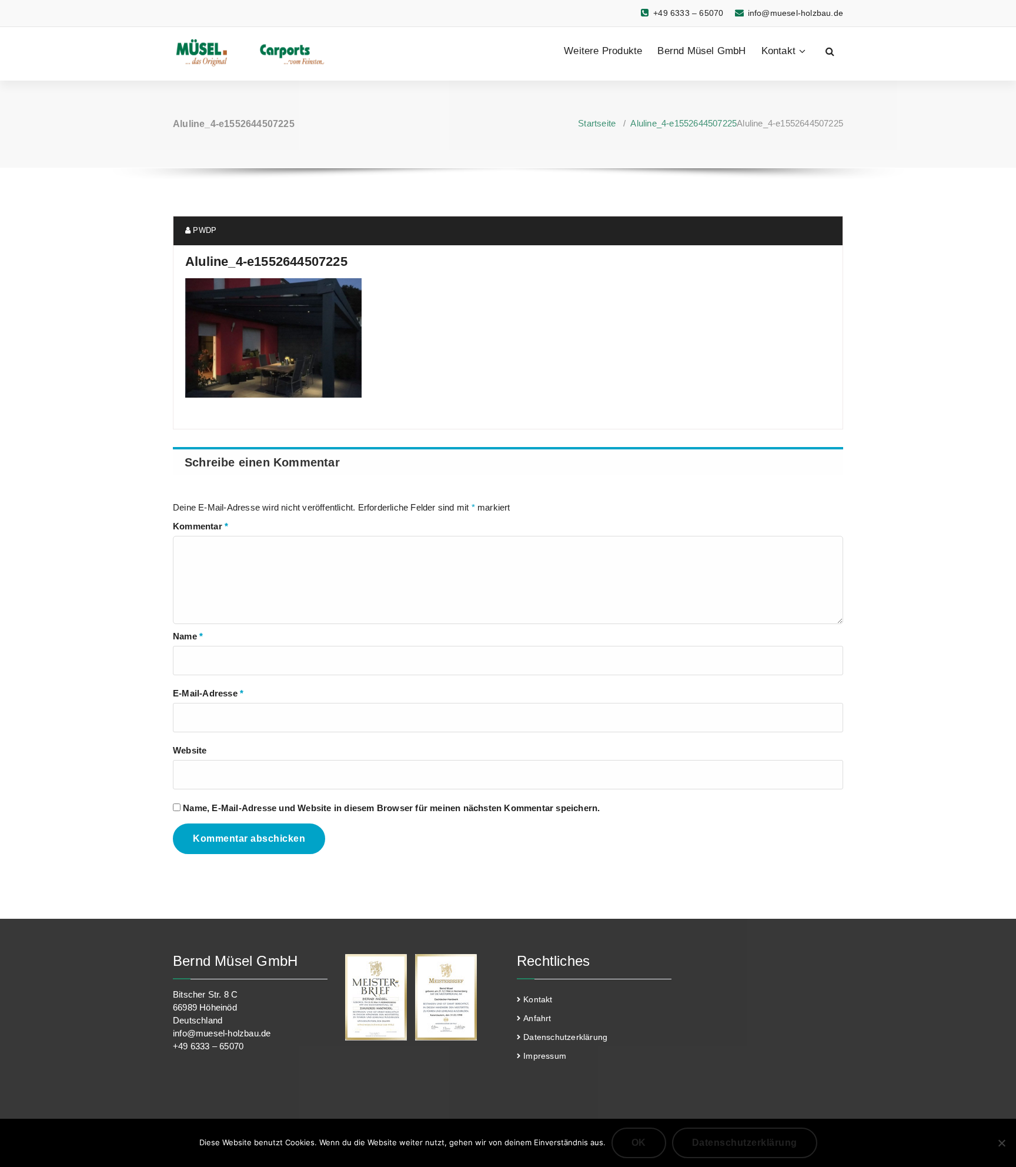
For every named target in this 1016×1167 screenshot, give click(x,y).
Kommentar (200, 526)
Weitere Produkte (603, 50)
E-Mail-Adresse (208, 693)
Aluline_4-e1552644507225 (683, 123)
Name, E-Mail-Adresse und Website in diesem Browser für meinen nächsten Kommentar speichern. (391, 808)
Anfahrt (537, 1018)
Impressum (544, 1056)
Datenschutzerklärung (565, 1037)
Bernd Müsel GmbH (701, 50)
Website (189, 750)
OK (638, 1143)
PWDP (203, 230)
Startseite (597, 123)
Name (188, 636)
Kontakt (778, 50)
